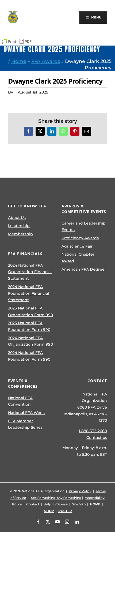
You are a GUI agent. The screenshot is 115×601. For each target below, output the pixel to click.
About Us (17, 217)
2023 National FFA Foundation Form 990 (29, 326)
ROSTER (65, 511)
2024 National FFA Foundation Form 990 (29, 356)
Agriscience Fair (77, 246)
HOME (95, 504)
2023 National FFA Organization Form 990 (30, 311)
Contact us (96, 437)
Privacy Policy (80, 491)
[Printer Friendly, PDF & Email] (16, 42)
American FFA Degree (83, 269)
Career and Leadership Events (84, 226)
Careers (61, 504)
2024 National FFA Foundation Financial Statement (28, 293)
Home (18, 61)
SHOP (49, 511)
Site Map (79, 504)
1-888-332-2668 (93, 430)
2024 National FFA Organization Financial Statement (30, 272)
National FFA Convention (20, 401)
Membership (20, 234)
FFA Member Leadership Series (25, 424)
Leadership (19, 225)
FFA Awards (45, 61)
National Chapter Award (78, 257)
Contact (32, 504)
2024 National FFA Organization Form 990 (30, 341)
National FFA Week (26, 412)
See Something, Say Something (56, 498)
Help (47, 504)
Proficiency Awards (80, 238)
